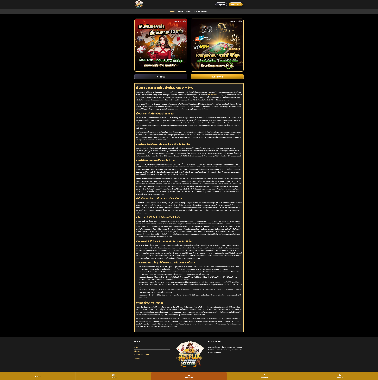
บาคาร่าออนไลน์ (212, 95)
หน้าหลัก (172, 11)
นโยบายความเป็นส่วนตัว (201, 11)
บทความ (180, 11)
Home (136, 348)
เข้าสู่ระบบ (221, 4)
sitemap (137, 351)
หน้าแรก (37, 376)
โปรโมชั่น (113, 378)
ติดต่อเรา (188, 11)
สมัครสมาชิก (236, 4)
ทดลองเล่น (264, 378)
